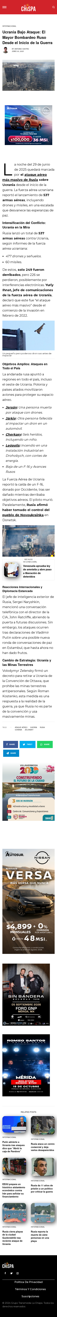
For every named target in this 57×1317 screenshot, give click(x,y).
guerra (33, 727)
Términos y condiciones (30, 1289)
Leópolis (12, 445)
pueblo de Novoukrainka (23, 515)
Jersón (11, 407)
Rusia (42, 727)
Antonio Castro (22, 49)
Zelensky (29, 730)
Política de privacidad (28, 1282)
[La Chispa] (28, 7)
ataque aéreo (21, 727)
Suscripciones (30, 1296)
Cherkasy (13, 434)
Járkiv (11, 418)
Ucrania (18, 730)
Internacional (9, 26)
